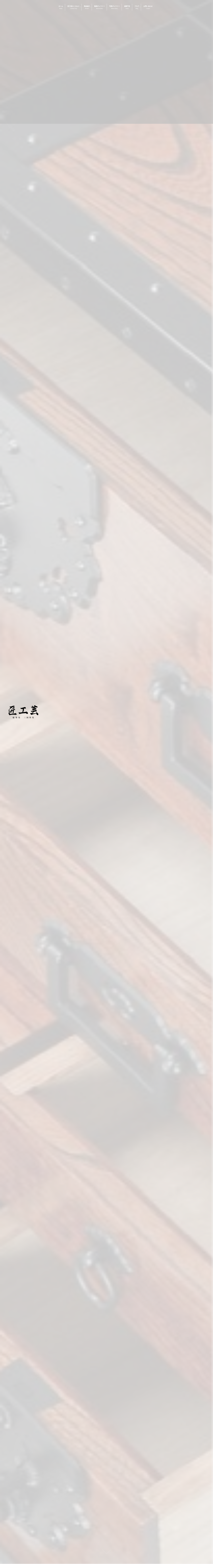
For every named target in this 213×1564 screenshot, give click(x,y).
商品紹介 (87, 7)
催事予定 (127, 7)
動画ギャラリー (99, 7)
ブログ (137, 7)
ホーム (61, 7)
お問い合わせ (147, 7)
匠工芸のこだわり (74, 7)
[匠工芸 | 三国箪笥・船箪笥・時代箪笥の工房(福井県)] (106, 711)
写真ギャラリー (114, 7)
